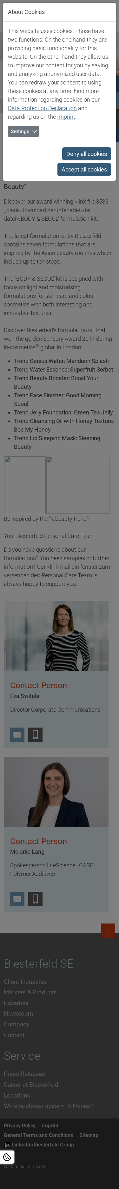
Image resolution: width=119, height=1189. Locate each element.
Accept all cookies (84, 169)
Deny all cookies (86, 154)
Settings (20, 131)
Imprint (66, 116)
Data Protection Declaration (42, 108)
